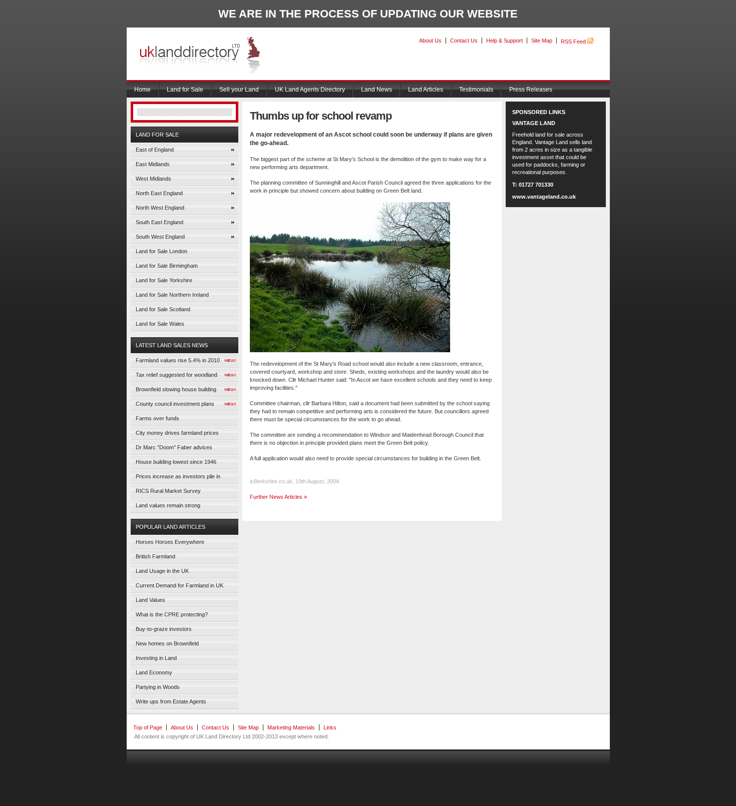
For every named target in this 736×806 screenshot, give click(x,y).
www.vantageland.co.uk (544, 197)
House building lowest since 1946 (176, 462)
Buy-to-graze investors (164, 629)
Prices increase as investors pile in (178, 476)
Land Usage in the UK (162, 571)
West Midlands (153, 179)
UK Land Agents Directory (310, 89)
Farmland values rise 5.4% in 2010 (178, 360)
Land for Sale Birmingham (167, 266)
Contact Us (464, 41)
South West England (160, 237)
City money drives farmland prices (177, 433)
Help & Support (504, 41)
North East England (159, 193)
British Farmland (155, 556)
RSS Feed (574, 42)
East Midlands (153, 164)
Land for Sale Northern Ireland (172, 295)
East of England (155, 150)
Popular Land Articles (170, 527)
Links (329, 727)
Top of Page (147, 727)
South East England (159, 222)
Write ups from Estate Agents (171, 701)
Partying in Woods (158, 687)
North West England (160, 208)
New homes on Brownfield (167, 643)
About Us (430, 41)
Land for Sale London (161, 251)
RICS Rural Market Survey (168, 491)
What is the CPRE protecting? (172, 614)
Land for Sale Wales (160, 324)
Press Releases (530, 89)
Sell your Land (239, 89)
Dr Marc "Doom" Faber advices (174, 447)
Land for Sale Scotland (163, 309)
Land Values (150, 600)
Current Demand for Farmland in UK (179, 585)
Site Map (541, 41)
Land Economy (154, 672)
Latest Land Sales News (172, 345)
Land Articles (425, 89)
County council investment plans (175, 404)
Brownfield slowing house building (176, 389)
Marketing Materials (291, 727)
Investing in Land (156, 658)
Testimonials (476, 89)
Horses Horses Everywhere (170, 542)
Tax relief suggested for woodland (176, 375)
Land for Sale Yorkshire (164, 280)
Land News (376, 89)
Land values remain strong (168, 505)
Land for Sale (185, 89)
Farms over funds (157, 418)
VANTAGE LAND (533, 123)
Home (142, 89)
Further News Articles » (278, 497)
